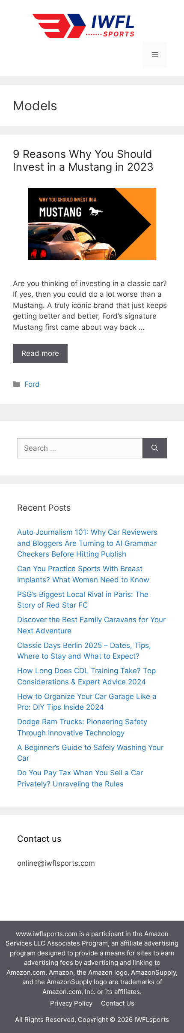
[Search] (154, 448)
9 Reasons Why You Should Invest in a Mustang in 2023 (83, 160)
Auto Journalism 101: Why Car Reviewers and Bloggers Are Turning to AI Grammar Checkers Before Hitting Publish (87, 543)
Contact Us (117, 1003)
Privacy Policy (71, 1003)
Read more (40, 353)
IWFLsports (151, 1019)
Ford (32, 384)
